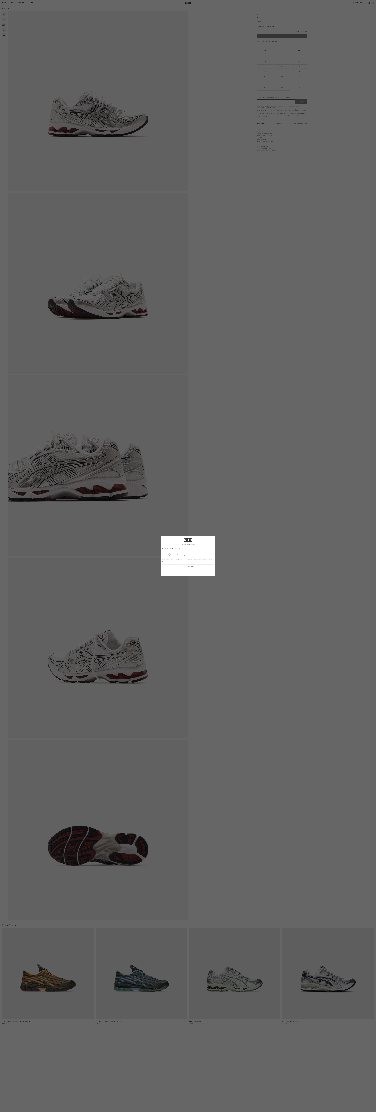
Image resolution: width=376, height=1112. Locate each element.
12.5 (282, 77)
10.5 (265, 71)
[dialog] (188, 556)
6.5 (282, 56)
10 (299, 66)
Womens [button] (22, 3)
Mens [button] (12, 3)
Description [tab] (261, 123)
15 (264, 87)
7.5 (265, 61)
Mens (9, 8)
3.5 (282, 46)
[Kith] (188, 3)
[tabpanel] (282, 139)
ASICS (259, 14)
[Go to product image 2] (4, 19)
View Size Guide (301, 31)
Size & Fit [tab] (279, 123)
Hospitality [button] (357, 3)
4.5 (265, 51)
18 (282, 92)
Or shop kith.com (188, 572)
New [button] (4, 3)
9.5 (282, 66)
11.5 (299, 71)
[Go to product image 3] (4, 25)
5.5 (299, 51)
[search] (369, 3)
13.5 (265, 82)
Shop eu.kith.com (188, 566)
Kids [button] (31, 3)
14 (281, 82)
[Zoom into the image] (98, 101)
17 (264, 92)
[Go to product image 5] (4, 35)
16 (299, 87)
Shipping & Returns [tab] (300, 123)
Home (3, 8)
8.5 (299, 61)
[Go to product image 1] (4, 14)
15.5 (282, 87)
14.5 (299, 82)
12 (264, 77)
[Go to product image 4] (4, 30)
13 (299, 77)
